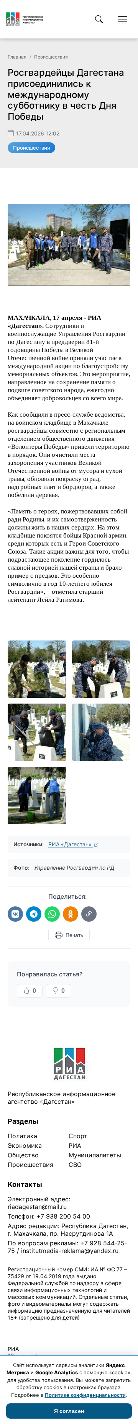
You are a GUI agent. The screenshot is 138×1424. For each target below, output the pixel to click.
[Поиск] (98, 19)
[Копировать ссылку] (89, 914)
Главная (17, 57)
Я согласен (69, 1411)
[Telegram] (33, 914)
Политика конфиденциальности (43, 1327)
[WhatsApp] (52, 914)
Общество (23, 1155)
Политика (22, 1136)
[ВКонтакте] (15, 914)
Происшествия (51, 57)
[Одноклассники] (70, 914)
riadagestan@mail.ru (37, 1207)
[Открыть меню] (122, 19)
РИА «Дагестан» (70, 844)
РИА (75, 1145)
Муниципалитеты (95, 1155)
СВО (75, 1164)
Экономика (25, 1145)
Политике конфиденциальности (85, 1395)
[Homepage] (24, 19)
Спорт (78, 1136)
